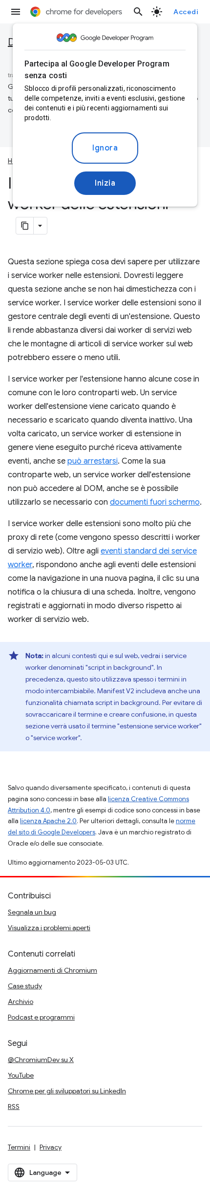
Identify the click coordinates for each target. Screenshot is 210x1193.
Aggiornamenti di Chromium (52, 970)
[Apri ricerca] (138, 12)
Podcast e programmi (41, 1017)
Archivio (20, 1001)
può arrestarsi (92, 461)
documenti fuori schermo (155, 502)
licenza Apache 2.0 (48, 821)
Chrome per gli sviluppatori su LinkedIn (67, 1090)
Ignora (105, 148)
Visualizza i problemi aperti (49, 927)
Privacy (51, 1147)
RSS (14, 1106)
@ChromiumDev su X (41, 1059)
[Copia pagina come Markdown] (25, 225)
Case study (25, 985)
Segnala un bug (32, 912)
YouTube (21, 1075)
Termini (19, 1147)
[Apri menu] (15, 11)
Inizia (105, 183)
